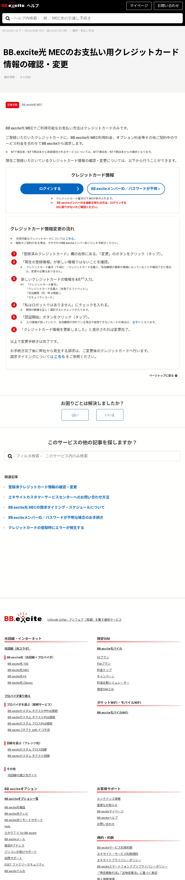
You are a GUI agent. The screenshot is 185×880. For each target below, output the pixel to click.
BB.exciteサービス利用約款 (114, 847)
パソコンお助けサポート (21, 852)
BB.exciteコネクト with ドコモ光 (29, 730)
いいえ (110, 415)
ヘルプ (33, 5)
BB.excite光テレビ (16, 813)
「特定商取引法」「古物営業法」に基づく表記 (127, 873)
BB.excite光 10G (18, 663)
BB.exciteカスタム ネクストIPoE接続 (31, 717)
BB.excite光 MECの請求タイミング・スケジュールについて (56, 507)
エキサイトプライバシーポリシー (119, 860)
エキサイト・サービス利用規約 (117, 854)
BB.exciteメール (15, 839)
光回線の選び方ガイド (22, 775)
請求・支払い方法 (83, 30)
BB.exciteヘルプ (11, 30)
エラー (136, 322)
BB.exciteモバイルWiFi (112, 712)
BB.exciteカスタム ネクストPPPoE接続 (33, 711)
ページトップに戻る (161, 375)
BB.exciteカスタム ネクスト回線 (29, 756)
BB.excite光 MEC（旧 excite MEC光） (47, 30)
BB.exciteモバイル (109, 648)
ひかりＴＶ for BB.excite (20, 833)
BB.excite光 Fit (17, 676)
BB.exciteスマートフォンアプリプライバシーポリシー (132, 866)
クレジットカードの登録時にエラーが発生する (46, 528)
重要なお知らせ (107, 805)
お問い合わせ (168, 6)
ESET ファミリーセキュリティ (24, 864)
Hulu (7, 826)
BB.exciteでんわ (15, 871)
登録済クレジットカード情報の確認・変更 (42, 487)
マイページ (139, 6)
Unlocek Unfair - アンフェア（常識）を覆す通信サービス (84, 619)
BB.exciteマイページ (110, 811)
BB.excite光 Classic (20, 682)
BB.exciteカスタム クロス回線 (27, 749)
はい (75, 415)
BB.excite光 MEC (32, 104)
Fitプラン (103, 657)
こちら (70, 238)
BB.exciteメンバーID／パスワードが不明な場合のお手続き (55, 517)
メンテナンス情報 (108, 798)
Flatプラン (104, 663)
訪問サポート (13, 858)
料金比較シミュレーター (113, 682)
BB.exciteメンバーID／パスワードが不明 (124, 189)
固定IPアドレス (14, 845)
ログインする (50, 189)
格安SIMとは (105, 689)
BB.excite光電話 (15, 807)
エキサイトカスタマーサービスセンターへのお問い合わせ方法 (58, 497)
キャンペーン (105, 676)
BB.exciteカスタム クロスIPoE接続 (30, 723)
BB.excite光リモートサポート (24, 820)
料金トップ (104, 670)
